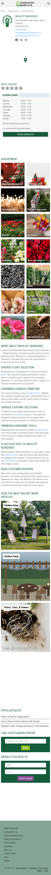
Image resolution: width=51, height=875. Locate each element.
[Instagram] (26, 40)
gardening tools (42, 430)
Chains (6, 861)
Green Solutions (21, 868)
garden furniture (34, 393)
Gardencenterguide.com (13, 835)
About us (7, 850)
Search (25, 748)
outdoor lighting (19, 414)
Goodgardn (33, 868)
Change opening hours (25, 134)
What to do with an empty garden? (15, 716)
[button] (25, 60)
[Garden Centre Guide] (25, 3)
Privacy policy (43, 868)
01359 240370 (21, 30)
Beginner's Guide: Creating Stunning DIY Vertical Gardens (25, 726)
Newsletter (8, 846)
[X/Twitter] (21, 40)
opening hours (10, 455)
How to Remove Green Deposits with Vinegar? (20, 721)
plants (3, 374)
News (6, 857)
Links (46, 871)
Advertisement (10, 843)
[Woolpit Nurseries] (7, 21)
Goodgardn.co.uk (10, 832)
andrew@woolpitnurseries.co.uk (28, 33)
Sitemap (40, 871)
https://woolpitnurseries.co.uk (27, 36)
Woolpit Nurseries (27, 11)
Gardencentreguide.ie (12, 839)
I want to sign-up (25, 778)
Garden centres (13, 11)
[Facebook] (16, 40)
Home (3, 11)
